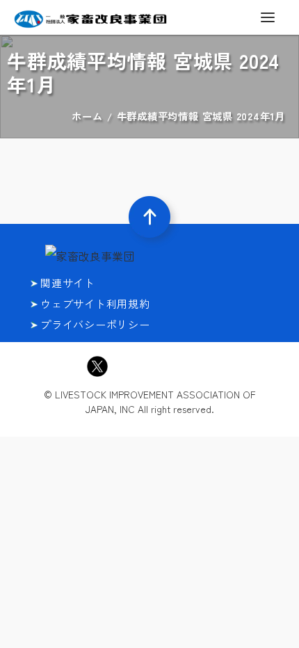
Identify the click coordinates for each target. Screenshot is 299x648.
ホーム (87, 115)
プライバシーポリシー (95, 324)
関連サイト (67, 282)
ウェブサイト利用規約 (95, 303)
